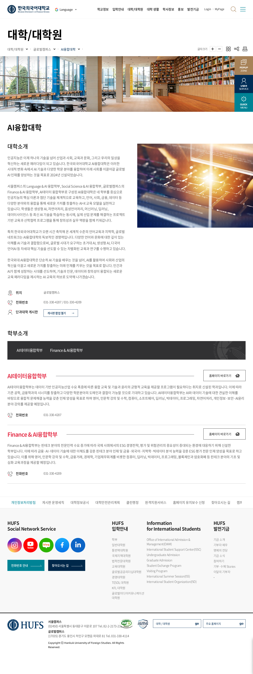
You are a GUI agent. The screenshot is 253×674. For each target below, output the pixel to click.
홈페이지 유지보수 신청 (189, 502)
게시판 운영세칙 (53, 502)
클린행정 (132, 502)
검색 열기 (233, 9)
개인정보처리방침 (23, 502)
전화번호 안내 (19, 565)
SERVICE (244, 87)
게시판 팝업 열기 (56, 313)
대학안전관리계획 (107, 502)
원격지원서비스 (156, 502)
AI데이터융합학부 (30, 350)
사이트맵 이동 (243, 9)
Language (66, 9)
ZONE (244, 69)
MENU (243, 106)
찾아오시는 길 (220, 502)
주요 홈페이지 (213, 623)
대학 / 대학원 (163, 623)
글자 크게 (212, 49)
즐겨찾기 (228, 49)
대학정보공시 (80, 502)
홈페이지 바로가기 (220, 375)
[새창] (14, 540)
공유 (236, 49)
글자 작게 (219, 49)
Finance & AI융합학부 (66, 350)
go (197, 623)
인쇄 (244, 49)
